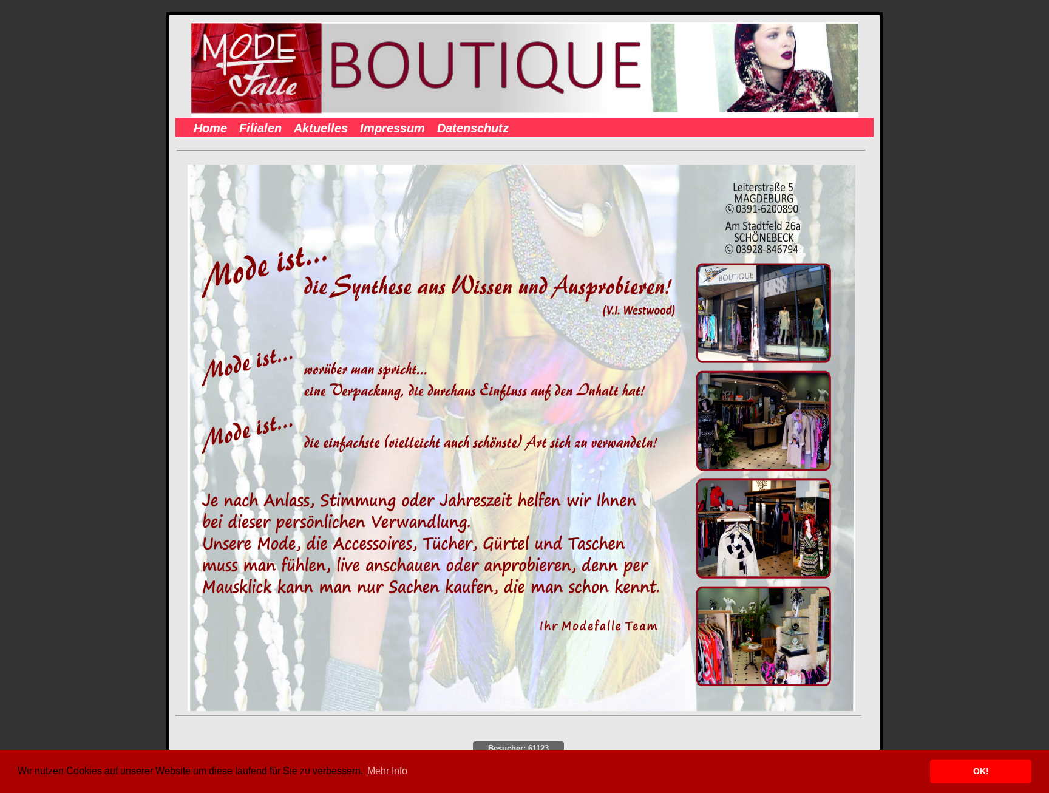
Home (210, 128)
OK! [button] (981, 771)
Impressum (392, 128)
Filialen (260, 128)
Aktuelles (321, 128)
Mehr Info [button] (387, 771)
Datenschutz (473, 128)
